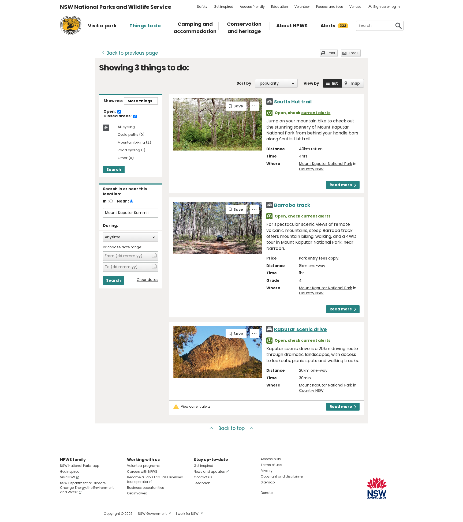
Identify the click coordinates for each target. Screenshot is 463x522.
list (335, 83)
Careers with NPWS (142, 471)
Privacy (266, 470)
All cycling (126, 127)
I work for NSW (187, 513)
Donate (266, 492)
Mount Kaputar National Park (325, 163)
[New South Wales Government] (377, 488)
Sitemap (268, 482)
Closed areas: (117, 116)
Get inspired (223, 6)
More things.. (141, 101)
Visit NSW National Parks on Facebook (65, 514)
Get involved (137, 493)
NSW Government (152, 513)
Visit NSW (67, 477)
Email (353, 52)
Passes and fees (329, 6)
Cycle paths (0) (131, 135)
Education (279, 6)
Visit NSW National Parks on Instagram (76, 514)
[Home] (70, 25)
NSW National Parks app (79, 465)
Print (331, 52)
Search (113, 169)
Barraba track (292, 205)
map (355, 83)
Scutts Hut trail (293, 101)
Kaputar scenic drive (300, 329)
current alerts (315, 112)
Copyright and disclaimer (282, 476)
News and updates (209, 471)
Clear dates (147, 279)
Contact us (203, 477)
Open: (110, 111)
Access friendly (252, 6)
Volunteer (302, 6)
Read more (341, 184)
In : (106, 201)
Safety (202, 6)
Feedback (202, 483)
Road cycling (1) (131, 150)
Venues (355, 6)
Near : (123, 201)
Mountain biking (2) (134, 142)
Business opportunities (145, 487)
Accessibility (271, 459)
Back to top (231, 428)
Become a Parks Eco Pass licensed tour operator (155, 479)
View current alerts (196, 406)
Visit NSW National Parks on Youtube (88, 514)
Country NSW (311, 169)
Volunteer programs (143, 465)
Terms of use (271, 465)
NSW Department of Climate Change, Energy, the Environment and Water (87, 487)
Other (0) (126, 158)
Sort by (244, 83)
